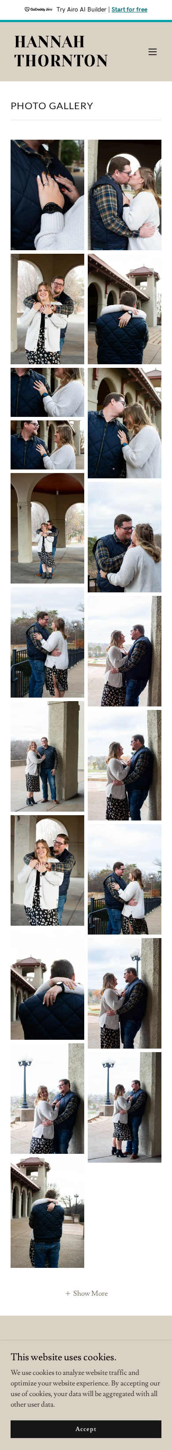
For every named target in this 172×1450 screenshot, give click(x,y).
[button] (152, 52)
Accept (85, 1429)
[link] (63, 64)
